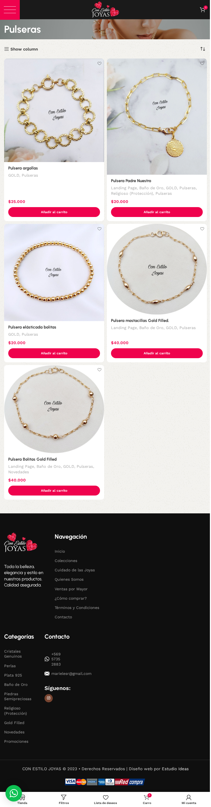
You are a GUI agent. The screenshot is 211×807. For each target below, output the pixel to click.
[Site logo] (105, 9)
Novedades (18, 472)
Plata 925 (13, 675)
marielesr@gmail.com (60, 673)
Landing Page (124, 188)
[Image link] (20, 542)
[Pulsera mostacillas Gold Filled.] (157, 269)
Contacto (63, 617)
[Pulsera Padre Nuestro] (157, 117)
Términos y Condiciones (77, 607)
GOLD (13, 175)
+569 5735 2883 (56, 659)
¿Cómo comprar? (71, 598)
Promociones (16, 741)
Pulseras (30, 175)
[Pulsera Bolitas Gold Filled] (54, 409)
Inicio (60, 551)
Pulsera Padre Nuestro (131, 180)
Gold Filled (14, 722)
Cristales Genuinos (13, 653)
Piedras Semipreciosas (17, 696)
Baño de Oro (151, 188)
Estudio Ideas (175, 768)
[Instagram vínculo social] (49, 698)
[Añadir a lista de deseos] (99, 63)
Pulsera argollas (23, 168)
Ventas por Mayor (71, 589)
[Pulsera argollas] (54, 110)
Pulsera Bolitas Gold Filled (32, 459)
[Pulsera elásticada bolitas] (54, 272)
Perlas (10, 666)
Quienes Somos (69, 579)
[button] (10, 10)
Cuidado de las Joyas (75, 570)
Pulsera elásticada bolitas (32, 327)
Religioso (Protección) (132, 193)
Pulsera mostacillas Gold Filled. (140, 320)
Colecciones (66, 560)
